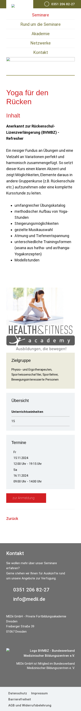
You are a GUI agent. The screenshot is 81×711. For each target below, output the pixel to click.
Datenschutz (17, 693)
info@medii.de (29, 599)
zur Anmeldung (23, 498)
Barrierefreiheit (19, 699)
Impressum (39, 693)
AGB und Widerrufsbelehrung (29, 705)
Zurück (12, 518)
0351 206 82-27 (31, 590)
